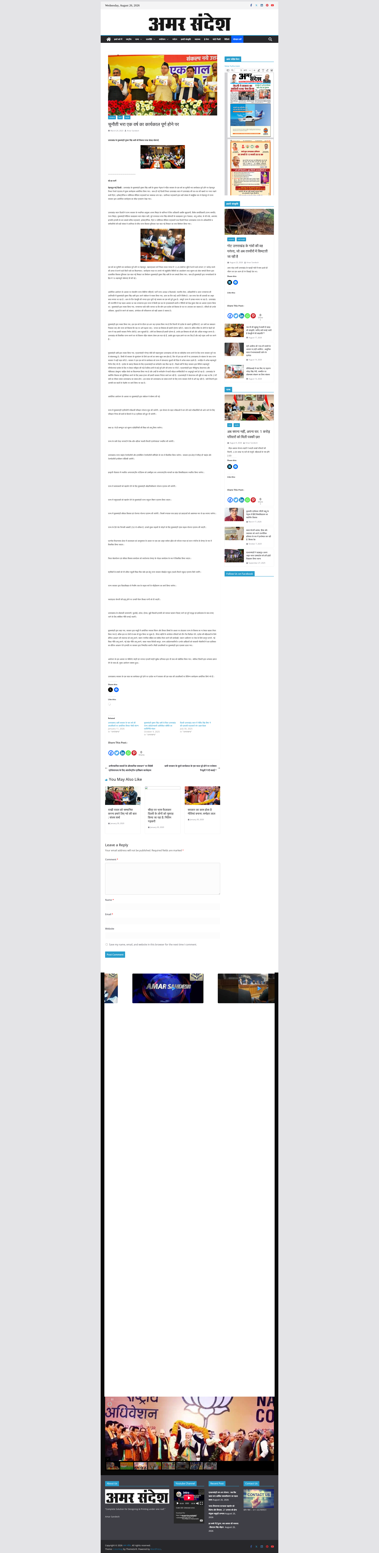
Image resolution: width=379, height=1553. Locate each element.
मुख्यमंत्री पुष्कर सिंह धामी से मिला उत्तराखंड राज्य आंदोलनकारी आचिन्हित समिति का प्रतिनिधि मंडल (160, 725)
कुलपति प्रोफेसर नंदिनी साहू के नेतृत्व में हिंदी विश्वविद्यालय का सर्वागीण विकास (257, 514)
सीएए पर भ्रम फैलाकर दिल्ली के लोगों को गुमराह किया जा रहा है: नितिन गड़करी (161, 815)
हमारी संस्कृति (186, 39)
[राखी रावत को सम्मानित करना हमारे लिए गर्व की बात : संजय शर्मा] (122, 788)
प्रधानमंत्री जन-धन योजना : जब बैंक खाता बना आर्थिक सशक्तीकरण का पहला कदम (223, 1496)
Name (109, 900)
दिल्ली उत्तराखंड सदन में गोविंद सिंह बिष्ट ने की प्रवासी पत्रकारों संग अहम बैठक (195, 724)
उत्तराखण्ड (112, 117)
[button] (140, 39)
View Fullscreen (232, 66)
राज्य (137, 39)
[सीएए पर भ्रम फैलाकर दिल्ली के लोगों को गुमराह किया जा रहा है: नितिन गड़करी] (162, 788)
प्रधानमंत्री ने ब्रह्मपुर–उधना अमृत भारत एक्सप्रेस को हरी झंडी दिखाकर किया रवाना (258, 555)
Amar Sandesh (133, 130)
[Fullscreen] (201, 1503)
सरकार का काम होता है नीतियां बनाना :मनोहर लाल (201, 812)
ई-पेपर (206, 39)
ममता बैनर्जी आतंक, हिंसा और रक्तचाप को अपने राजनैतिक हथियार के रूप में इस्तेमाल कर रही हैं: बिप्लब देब (258, 535)
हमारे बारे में (118, 39)
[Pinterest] (134, 750)
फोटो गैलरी (217, 39)
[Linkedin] (122, 750)
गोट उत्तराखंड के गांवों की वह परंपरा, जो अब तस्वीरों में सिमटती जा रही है (247, 251)
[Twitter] (116, 750)
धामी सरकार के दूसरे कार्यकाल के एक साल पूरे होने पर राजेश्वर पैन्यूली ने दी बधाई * (190, 768)
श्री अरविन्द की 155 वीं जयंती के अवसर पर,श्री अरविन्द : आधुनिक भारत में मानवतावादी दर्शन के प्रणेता (258, 351)
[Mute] (197, 1503)
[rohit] (137, 1491)
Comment (111, 859)
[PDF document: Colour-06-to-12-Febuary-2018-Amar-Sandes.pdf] (249, 131)
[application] (189, 1497)
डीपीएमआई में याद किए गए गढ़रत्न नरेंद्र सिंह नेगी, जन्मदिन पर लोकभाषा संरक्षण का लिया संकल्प (258, 371)
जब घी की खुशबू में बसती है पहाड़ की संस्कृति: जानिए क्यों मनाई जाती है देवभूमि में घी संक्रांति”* (259, 330)
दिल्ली (120, 117)
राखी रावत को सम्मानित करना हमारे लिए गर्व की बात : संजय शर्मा (122, 813)
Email (109, 914)
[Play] (177, 1503)
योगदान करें (237, 39)
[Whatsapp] (128, 750)
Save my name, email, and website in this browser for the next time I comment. (153, 944)
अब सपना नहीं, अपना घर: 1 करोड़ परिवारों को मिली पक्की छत (248, 434)
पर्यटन (174, 39)
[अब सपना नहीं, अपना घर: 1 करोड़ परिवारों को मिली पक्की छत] (249, 408)
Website (109, 928)
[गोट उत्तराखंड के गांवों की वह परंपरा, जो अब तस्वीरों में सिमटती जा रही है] (249, 222)
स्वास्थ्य (197, 39)
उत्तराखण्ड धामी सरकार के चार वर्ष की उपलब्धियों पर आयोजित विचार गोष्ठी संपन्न (123, 724)
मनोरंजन (162, 39)
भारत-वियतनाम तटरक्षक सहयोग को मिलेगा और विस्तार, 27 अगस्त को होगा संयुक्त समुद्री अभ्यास (223, 1510)
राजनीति (149, 39)
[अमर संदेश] (108, 39)
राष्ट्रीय (128, 39)
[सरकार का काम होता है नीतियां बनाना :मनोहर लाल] (202, 788)
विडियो (226, 39)
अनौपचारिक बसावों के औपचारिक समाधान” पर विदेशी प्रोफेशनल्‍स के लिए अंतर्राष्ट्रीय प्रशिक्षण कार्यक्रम (131, 768)
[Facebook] (111, 750)
